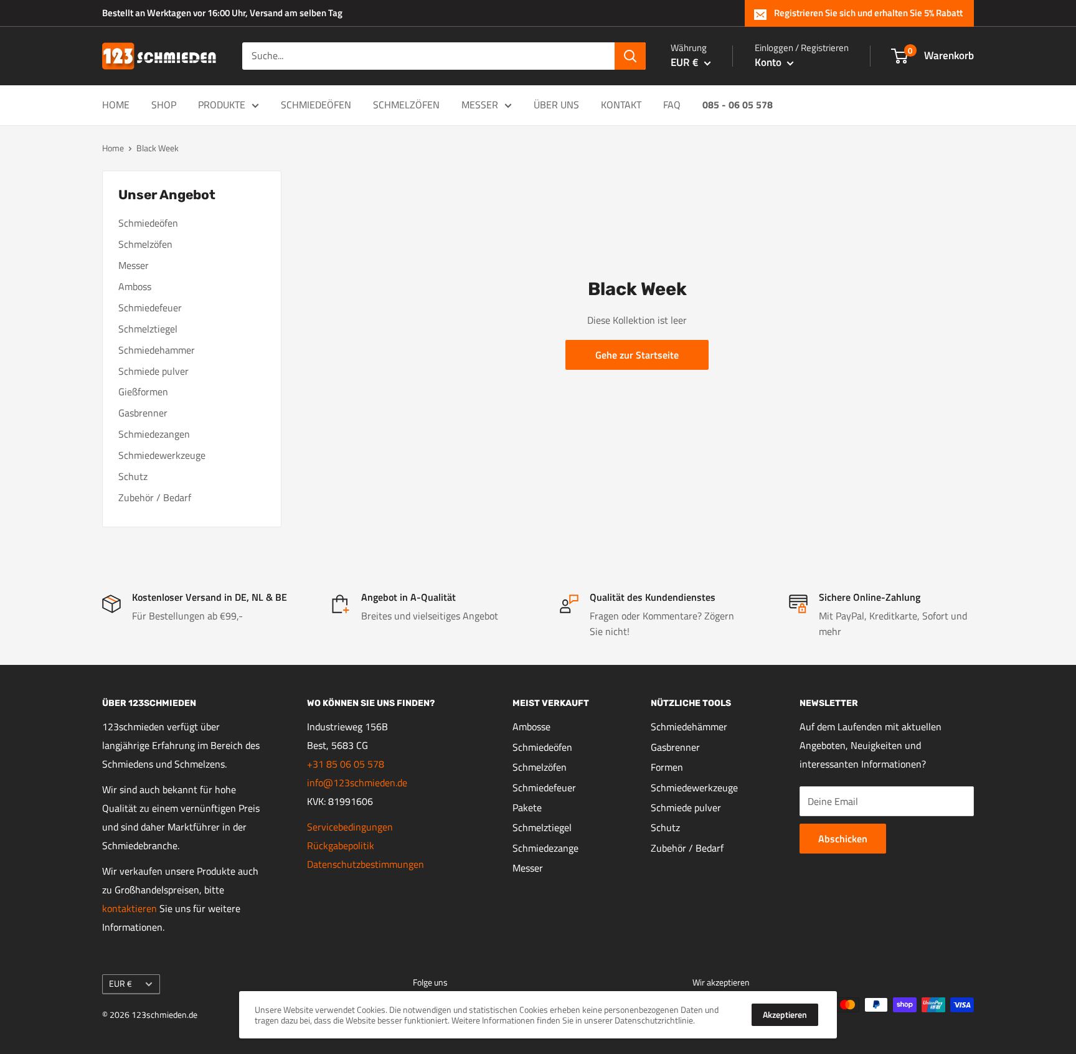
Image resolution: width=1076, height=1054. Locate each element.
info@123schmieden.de (357, 782)
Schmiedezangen (154, 433)
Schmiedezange (545, 847)
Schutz (133, 476)
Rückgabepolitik (340, 845)
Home (116, 104)
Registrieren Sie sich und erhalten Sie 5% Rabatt (868, 13)
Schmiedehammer (156, 349)
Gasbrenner (143, 412)
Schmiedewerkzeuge (161, 455)
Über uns (556, 104)
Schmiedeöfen (316, 104)
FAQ (672, 104)
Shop (163, 104)
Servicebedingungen (350, 826)
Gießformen (143, 391)
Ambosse (531, 726)
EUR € (120, 983)
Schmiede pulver (153, 371)
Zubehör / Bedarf (154, 497)
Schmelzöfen (406, 104)
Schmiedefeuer (150, 307)
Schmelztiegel (147, 328)
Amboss (134, 286)
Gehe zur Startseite (637, 354)
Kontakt (621, 104)
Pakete (527, 807)
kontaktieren (129, 908)
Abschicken (842, 838)
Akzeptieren (785, 1014)
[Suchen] (630, 56)
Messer (479, 104)
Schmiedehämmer (689, 726)
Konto (769, 62)
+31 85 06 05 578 (345, 763)
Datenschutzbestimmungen (365, 864)
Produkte (221, 104)
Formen (667, 767)
